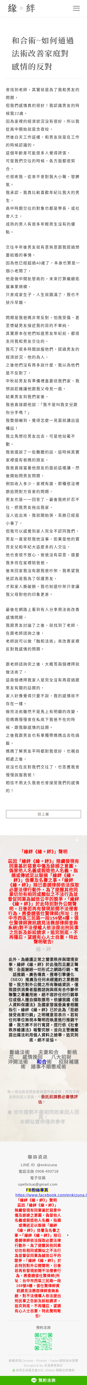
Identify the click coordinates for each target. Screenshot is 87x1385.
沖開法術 (18, 1062)
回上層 (43, 814)
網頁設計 (57, 1365)
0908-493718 (46, 1171)
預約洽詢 (47, 1380)
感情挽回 (32, 1057)
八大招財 (61, 1057)
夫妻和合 (48, 1052)
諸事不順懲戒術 (48, 1066)
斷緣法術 (20, 1052)
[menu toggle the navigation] (76, 8)
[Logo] (21, 8)
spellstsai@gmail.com (38, 1184)
